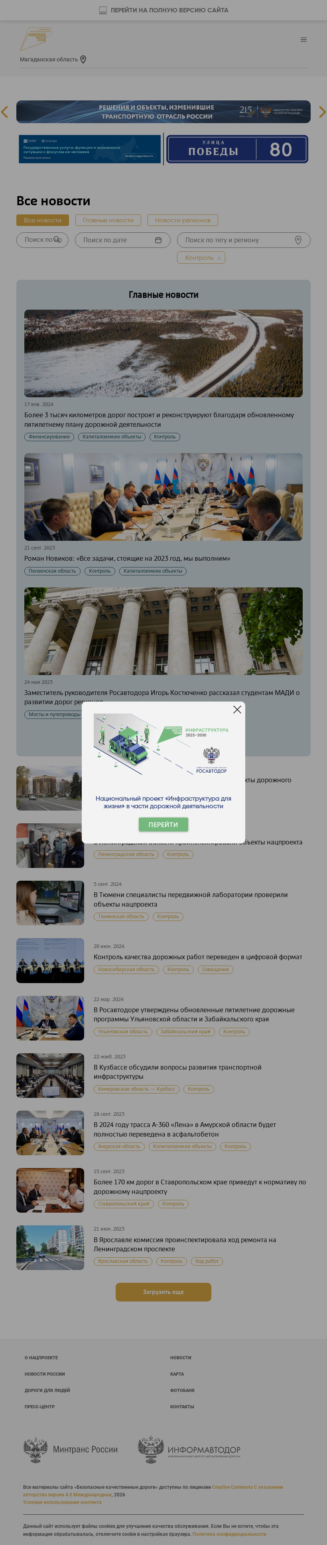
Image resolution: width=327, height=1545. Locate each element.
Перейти (163, 824)
